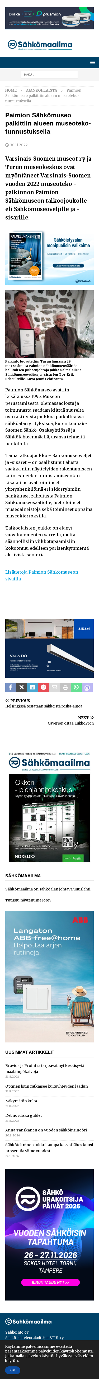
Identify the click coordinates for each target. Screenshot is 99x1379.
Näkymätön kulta (21, 1101)
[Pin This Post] (43, 688)
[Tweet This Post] (21, 688)
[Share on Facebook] (10, 688)
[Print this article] (65, 688)
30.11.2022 (19, 145)
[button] (92, 62)
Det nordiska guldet (23, 1115)
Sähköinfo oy (17, 1332)
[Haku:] (49, 74)
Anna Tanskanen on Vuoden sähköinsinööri (46, 1130)
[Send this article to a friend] (54, 688)
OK (12, 1370)
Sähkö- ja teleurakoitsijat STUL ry (34, 1338)
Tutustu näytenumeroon (28, 900)
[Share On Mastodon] (87, 688)
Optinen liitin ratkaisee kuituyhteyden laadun (46, 1086)
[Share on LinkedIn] (32, 688)
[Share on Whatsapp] (76, 688)
